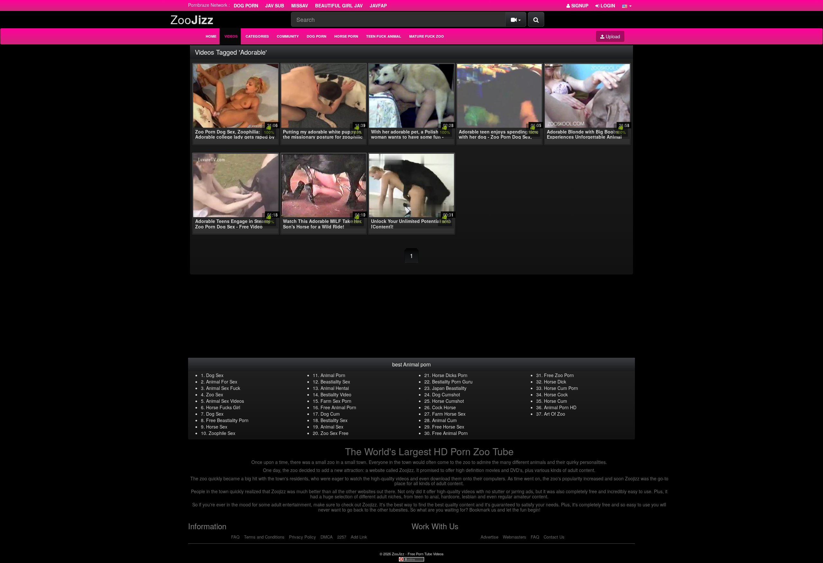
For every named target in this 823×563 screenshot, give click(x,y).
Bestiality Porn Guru (452, 381)
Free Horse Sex (448, 426)
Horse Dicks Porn (449, 375)
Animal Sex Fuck (223, 388)
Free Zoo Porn (559, 375)
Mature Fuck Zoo (426, 36)
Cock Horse (444, 407)
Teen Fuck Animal (383, 36)
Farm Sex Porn (336, 401)
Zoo (191, 19)
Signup (579, 5)
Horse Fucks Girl (223, 407)
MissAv (299, 5)
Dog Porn (246, 5)
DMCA (327, 537)
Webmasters (514, 537)
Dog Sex (214, 375)
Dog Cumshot (446, 394)
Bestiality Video (336, 394)
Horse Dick (555, 381)
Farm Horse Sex (449, 414)
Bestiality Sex (334, 420)
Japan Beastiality (449, 388)
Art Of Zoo (554, 414)
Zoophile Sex (222, 433)
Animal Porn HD (560, 407)
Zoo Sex (214, 394)
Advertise (489, 537)
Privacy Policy (302, 537)
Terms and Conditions (264, 537)
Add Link (359, 537)
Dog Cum (330, 414)
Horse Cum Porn (561, 388)
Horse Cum (555, 401)
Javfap (378, 5)
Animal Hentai (335, 388)
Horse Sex (216, 426)
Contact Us (554, 537)
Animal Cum (444, 420)
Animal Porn (333, 375)
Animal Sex (332, 426)
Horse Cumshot (448, 401)
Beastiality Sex (335, 381)
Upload (612, 36)
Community (288, 36)
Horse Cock (556, 394)
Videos (231, 36)
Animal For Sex (221, 381)
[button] (627, 5)
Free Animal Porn (338, 407)
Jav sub (274, 5)
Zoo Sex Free (334, 433)
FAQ (235, 537)
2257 (341, 537)
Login (607, 5)
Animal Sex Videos (225, 401)
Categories (257, 36)
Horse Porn (346, 36)
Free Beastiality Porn (227, 420)
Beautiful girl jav (339, 5)
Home (211, 36)
